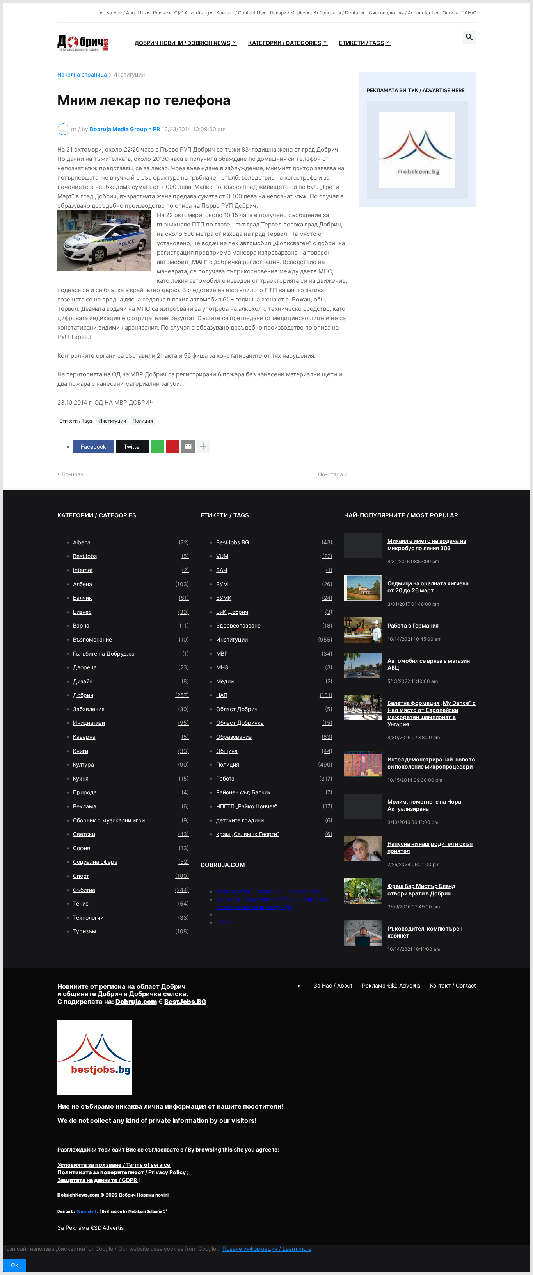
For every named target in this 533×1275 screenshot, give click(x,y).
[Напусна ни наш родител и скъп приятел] (363, 848)
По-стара (330, 474)
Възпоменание (131, 639)
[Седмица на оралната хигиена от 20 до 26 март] (363, 588)
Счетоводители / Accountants (402, 13)
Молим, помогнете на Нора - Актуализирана (426, 805)
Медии (274, 681)
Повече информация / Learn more (266, 1248)
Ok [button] (14, 1265)
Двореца (131, 667)
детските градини (274, 820)
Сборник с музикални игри (131, 820)
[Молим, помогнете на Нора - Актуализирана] (363, 806)
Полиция (143, 421)
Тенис (131, 903)
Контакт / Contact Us (239, 13)
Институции (129, 75)
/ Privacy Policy (122, 1172)
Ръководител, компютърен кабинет (424, 932)
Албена (131, 584)
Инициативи (131, 722)
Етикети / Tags (361, 42)
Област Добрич (274, 709)
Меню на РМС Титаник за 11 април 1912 (268, 891)
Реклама (131, 806)
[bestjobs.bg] (94, 1092)
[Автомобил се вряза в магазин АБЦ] (363, 665)
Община (274, 750)
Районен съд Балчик (274, 792)
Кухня (131, 778)
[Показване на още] (203, 446)
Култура (131, 764)
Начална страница (82, 75)
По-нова (73, 474)
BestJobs (131, 556)
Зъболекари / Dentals (337, 13)
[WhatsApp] (157, 446)
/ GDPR (97, 1180)
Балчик (131, 597)
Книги (131, 750)
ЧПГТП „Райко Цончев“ (274, 806)
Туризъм (131, 931)
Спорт (131, 875)
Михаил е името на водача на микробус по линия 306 (426, 544)
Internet (131, 570)
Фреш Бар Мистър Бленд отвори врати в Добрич (421, 889)
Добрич (131, 695)
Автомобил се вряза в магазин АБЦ (428, 664)
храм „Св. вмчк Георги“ (274, 834)
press (223, 922)
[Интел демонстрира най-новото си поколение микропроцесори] (363, 764)
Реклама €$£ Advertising (181, 13)
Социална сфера (131, 861)
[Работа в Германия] (363, 630)
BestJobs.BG (274, 542)
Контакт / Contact (453, 985)
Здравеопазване (274, 625)
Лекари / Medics (288, 13)
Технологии (131, 917)
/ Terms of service (114, 1164)
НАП (274, 695)
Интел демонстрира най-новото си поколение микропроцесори (431, 763)
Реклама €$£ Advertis (95, 1227)
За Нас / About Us (126, 13)
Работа (274, 778)
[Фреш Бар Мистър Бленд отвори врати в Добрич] (363, 891)
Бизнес (131, 611)
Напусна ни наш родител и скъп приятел (430, 847)
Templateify (87, 1211)
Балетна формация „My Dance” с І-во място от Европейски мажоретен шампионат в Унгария (431, 713)
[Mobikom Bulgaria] (417, 150)
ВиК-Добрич (274, 611)
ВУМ (274, 584)
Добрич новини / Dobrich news (182, 42)
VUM (274, 556)
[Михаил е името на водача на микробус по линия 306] (363, 545)
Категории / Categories (284, 42)
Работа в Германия (413, 625)
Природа (131, 792)
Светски (131, 834)
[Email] (188, 446)
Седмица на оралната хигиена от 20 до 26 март (428, 587)
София (131, 848)
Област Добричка (274, 722)
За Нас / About (333, 985)
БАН (274, 570)
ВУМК (274, 597)
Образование (274, 736)
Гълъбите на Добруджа (131, 653)
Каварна (131, 736)
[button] (469, 37)
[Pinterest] (172, 446)
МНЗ (274, 667)
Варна (131, 625)
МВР (274, 653)
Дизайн (131, 681)
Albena (131, 542)
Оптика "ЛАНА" (459, 13)
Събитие (131, 889)
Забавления (131, 709)
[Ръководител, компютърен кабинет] (363, 933)
